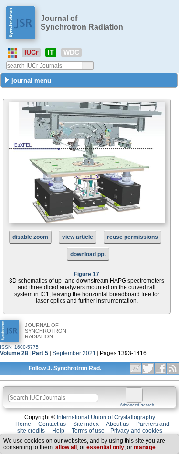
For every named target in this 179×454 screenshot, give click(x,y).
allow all (66, 447)
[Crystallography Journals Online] (12, 53)
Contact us (52, 424)
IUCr (31, 52)
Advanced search (137, 405)
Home (23, 424)
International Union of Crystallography (106, 417)
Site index (86, 424)
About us (117, 424)
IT (51, 52)
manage (145, 447)
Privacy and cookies (136, 430)
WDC (71, 52)
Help (58, 430)
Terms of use (88, 430)
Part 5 (40, 353)
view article (77, 237)
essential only (105, 447)
